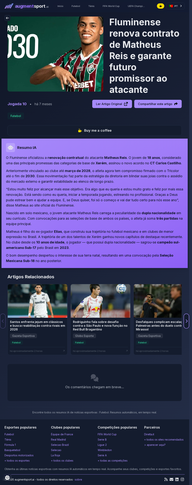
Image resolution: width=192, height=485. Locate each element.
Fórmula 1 (10, 444)
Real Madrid (58, 439)
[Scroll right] (186, 321)
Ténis (7, 439)
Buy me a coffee (98, 130)
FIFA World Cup (107, 434)
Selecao (56, 450)
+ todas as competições (113, 460)
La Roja (55, 455)
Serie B (102, 439)
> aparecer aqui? (155, 444)
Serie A (102, 455)
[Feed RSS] (166, 479)
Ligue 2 (102, 444)
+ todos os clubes (62, 460)
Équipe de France (62, 434)
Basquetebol (12, 450)
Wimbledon (105, 450)
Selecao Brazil (60, 444)
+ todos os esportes (17, 460)
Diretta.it (149, 434)
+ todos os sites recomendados (164, 439)
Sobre (78, 479)
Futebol (15, 116)
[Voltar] (7, 18)
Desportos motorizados (19, 455)
